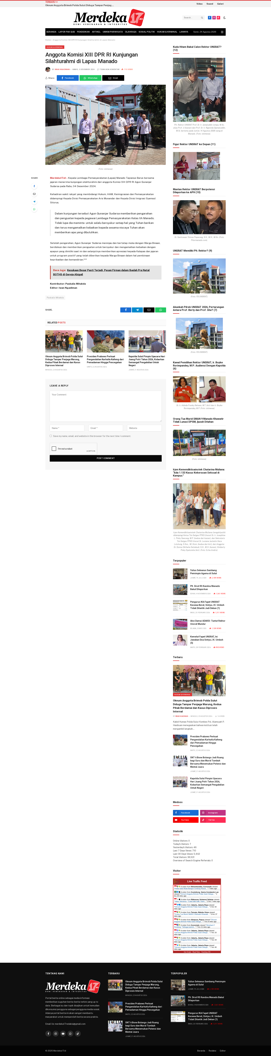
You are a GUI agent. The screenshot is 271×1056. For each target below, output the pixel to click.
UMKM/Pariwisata (113, 32)
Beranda (51, 32)
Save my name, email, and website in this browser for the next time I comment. (92, 436)
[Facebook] (34, 186)
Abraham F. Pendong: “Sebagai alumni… (194, 926)
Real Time (196, 952)
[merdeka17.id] (109, 17)
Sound (210, 4)
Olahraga (130, 32)
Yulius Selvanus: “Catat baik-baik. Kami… (190, 901)
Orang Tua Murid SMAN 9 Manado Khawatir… (192, 914)
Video (199, 4)
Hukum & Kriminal (167, 32)
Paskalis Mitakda (55, 297)
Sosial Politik (147, 32)
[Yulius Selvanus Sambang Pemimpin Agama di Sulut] (180, 573)
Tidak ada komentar (110, 69)
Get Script (187, 952)
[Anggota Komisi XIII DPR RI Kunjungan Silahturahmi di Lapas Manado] (105, 164)
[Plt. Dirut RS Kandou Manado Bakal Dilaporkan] (180, 589)
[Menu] (222, 32)
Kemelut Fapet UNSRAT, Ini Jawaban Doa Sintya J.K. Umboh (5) (206, 639)
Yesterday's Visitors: (183, 847)
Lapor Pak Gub (66, 32)
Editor (223, 1051)
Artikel (96, 32)
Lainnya (183, 32)
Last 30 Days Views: (183, 854)
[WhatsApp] (34, 209)
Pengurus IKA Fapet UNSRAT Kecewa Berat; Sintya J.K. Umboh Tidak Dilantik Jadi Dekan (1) (207, 605)
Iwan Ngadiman (62, 69)
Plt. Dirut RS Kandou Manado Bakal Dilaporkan (205, 587)
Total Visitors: (180, 857)
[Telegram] (34, 201)
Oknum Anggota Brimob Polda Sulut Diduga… (198, 894)
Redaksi (212, 1051)
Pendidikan (83, 32)
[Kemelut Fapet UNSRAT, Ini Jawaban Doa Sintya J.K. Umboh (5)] (180, 640)
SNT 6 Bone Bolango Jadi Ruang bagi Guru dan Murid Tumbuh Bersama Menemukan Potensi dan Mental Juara (208, 762)
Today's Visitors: (181, 844)
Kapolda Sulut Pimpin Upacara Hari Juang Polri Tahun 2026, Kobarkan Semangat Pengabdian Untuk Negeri (147, 361)
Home (48, 40)
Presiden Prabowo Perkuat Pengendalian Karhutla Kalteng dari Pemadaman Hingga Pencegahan (97, 4)
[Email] (34, 194)
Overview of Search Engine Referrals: (192, 860)
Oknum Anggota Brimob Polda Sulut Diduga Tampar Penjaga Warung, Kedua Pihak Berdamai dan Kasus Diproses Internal (64, 361)
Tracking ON (205, 952)
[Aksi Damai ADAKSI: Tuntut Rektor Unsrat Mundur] (180, 624)
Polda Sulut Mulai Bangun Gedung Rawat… (191, 888)
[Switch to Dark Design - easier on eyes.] (224, 17)
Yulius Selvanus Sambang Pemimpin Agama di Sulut (203, 572)
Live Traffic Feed (197, 881)
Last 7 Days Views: (182, 850)
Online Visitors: (180, 841)
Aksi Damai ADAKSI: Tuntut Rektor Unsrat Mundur (207, 622)
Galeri (220, 4)
